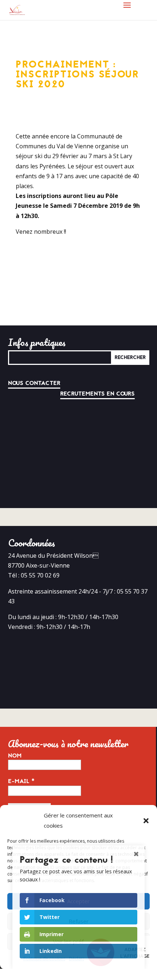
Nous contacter (34, 383)
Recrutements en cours (97, 393)
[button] (146, 820)
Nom (15, 756)
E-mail (21, 781)
